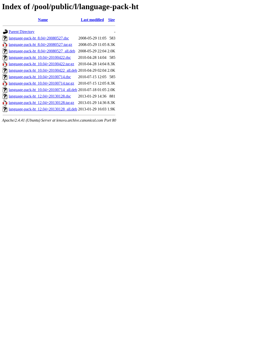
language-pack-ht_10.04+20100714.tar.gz (41, 83)
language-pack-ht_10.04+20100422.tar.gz (41, 64)
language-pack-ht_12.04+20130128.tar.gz (41, 103)
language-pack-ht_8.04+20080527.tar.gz (40, 44)
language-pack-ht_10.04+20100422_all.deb (43, 70)
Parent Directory (21, 32)
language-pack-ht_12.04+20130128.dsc (40, 96)
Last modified (92, 20)
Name (43, 20)
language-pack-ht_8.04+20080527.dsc (39, 38)
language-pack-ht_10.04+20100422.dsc (40, 57)
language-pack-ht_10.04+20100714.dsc (40, 77)
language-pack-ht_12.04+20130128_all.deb (43, 109)
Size (111, 20)
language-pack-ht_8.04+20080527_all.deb (42, 51)
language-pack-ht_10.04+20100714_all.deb (43, 90)
